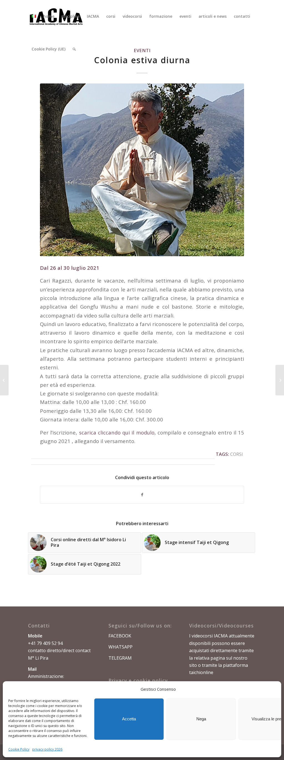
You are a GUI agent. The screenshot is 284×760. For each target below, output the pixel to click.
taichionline (201, 672)
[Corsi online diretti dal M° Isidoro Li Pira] (4, 380)
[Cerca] (74, 49)
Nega (201, 718)
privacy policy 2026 (47, 749)
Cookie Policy (18, 749)
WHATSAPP (120, 647)
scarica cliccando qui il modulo (116, 432)
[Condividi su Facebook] (142, 494)
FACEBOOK (119, 636)
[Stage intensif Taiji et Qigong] (279, 380)
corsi (236, 454)
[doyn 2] (142, 169)
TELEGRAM (120, 658)
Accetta (129, 718)
